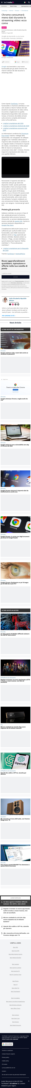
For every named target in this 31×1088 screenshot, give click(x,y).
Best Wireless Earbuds (15, 1005)
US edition (13, 1083)
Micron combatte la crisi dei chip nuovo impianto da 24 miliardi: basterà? (14, 919)
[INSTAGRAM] (13, 304)
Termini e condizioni (7, 1050)
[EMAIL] (18, 304)
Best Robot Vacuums (15, 1025)
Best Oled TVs (15, 988)
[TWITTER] (10, 304)
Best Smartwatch (15, 991)
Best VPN (15, 947)
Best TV (15, 984)
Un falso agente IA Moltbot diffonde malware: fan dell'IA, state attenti (15, 903)
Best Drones (15, 1022)
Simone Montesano (8, 30)
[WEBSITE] (16, 304)
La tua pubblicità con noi (8, 1067)
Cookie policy (5, 1061)
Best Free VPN (15, 951)
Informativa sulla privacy (16, 283)
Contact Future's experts (8, 1054)
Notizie (4, 27)
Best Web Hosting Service (15, 954)
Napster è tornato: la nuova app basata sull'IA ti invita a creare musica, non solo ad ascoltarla (16, 911)
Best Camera (15, 1015)
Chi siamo (4, 1064)
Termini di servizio (19, 281)
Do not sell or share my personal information (14, 1074)
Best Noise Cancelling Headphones (15, 1001)
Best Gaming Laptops (15, 967)
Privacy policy (5, 1057)
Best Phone (16, 981)
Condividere (7, 62)
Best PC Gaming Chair (15, 974)
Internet (11, 10)
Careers (4, 1071)
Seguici (18, 62)
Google (4, 66)
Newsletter (26, 62)
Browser (17, 10)
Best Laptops (15, 964)
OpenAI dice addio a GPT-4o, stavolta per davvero (16, 927)
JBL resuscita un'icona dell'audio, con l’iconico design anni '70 (16, 934)
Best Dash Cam (16, 1018)
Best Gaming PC (15, 971)
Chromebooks (24, 10)
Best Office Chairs (15, 1008)
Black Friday (13, 6)
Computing (4, 10)
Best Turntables (15, 998)
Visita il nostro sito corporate (10, 1039)
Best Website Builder (15, 957)
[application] (15, 166)
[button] (2, 2)
